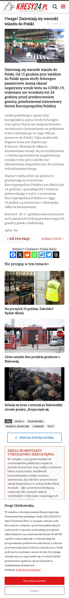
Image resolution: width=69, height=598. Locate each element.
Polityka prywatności (28, 569)
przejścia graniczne (17, 426)
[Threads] (56, 254)
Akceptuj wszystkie (34, 580)
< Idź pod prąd (18, 239)
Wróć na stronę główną (36, 437)
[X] (20, 254)
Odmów (34, 590)
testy (50, 426)
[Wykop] (41, 254)
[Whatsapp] (34, 254)
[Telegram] (49, 254)
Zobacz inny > (53, 239)
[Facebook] (13, 254)
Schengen (38, 426)
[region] (34, 549)
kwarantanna (35, 421)
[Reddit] (27, 254)
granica (19, 421)
